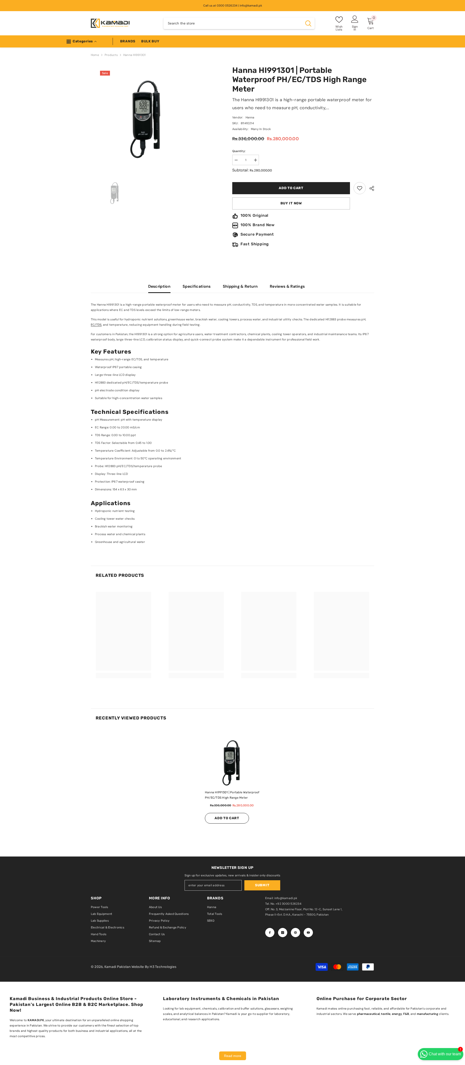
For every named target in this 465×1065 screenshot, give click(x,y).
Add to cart (291, 188)
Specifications (196, 286)
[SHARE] (370, 188)
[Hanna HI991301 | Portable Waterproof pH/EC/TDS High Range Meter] (232, 762)
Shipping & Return (240, 286)
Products (111, 55)
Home (95, 55)
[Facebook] (269, 932)
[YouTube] (308, 932)
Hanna (250, 117)
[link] (360, 188)
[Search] (239, 23)
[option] (161, 170)
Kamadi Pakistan (118, 967)
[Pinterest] (295, 932)
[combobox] (232, 23)
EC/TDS (96, 325)
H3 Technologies (163, 967)
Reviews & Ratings (287, 286)
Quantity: (239, 151)
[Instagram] (282, 932)
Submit (262, 885)
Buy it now (291, 203)
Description (159, 286)
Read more (232, 1056)
